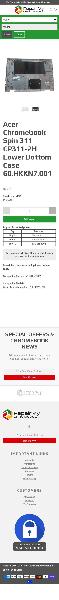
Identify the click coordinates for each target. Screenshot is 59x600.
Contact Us (29, 464)
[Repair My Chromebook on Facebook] (29, 427)
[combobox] (29, 19)
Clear (19, 34)
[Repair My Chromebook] (29, 9)
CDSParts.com (29, 504)
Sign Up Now (29, 377)
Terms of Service (29, 467)
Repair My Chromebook (22, 566)
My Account (29, 497)
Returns (29, 475)
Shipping (29, 471)
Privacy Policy (29, 478)
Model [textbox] (6, 26)
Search (7, 34)
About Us (29, 460)
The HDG (18, 570)
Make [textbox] (6, 19)
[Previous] (8, 75)
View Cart (29, 500)
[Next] (51, 75)
